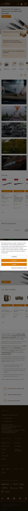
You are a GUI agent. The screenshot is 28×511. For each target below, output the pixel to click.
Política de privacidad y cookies (19, 267)
